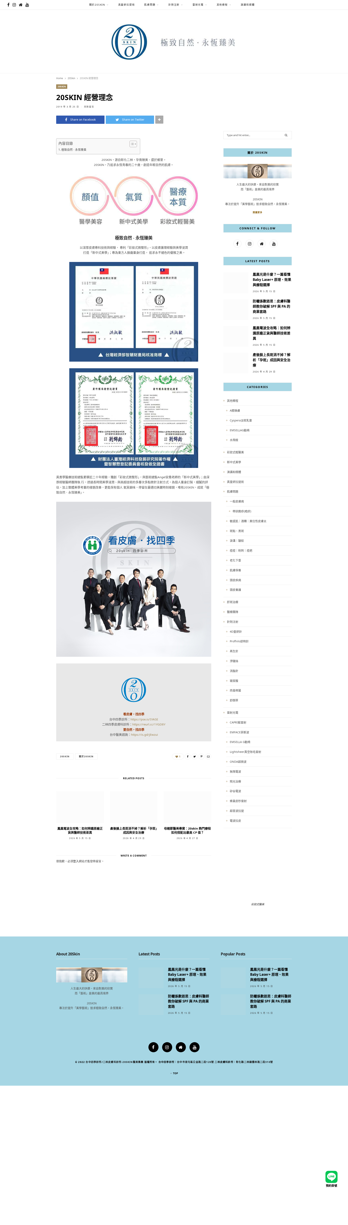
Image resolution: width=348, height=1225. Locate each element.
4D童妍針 (236, 631)
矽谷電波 (235, 791)
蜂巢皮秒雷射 (238, 801)
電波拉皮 (235, 821)
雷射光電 (198, 4)
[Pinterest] (36, 174)
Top (175, 1073)
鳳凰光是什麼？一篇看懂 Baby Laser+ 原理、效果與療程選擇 (272, 279)
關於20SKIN (86, 756)
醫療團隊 (232, 612)
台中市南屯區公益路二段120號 (195, 1062)
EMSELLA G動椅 (240, 742)
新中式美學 (234, 462)
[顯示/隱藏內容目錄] (131, 144)
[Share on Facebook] (36, 153)
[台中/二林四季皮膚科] (174, 42)
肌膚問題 (149, 4)
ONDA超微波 (238, 762)
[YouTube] (195, 1047)
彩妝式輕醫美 (235, 452)
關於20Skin (97, 4)
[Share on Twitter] (36, 164)
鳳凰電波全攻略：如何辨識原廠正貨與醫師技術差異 (80, 830)
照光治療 (235, 781)
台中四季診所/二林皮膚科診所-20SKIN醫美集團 (114, 1062)
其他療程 (222, 4)
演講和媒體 (248, 4)
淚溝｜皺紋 (237, 540)
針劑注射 (173, 4)
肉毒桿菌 (235, 690)
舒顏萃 (234, 700)
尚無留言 (89, 106)
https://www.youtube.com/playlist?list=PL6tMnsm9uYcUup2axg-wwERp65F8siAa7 (257, 840)
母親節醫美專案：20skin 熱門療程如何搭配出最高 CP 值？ (187, 830)
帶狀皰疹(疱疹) (242, 511)
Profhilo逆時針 (239, 641)
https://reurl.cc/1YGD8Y (148, 724)
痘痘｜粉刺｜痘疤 (241, 550)
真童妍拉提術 (126, 4)
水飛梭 (234, 440)
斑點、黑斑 (237, 531)
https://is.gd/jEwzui (144, 735)
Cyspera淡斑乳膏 (241, 420)
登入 (76, 861)
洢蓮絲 (234, 661)
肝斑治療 (232, 602)
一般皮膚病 (237, 501)
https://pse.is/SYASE (144, 719)
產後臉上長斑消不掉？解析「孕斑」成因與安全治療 (133, 830)
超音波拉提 (237, 811)
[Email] (36, 184)
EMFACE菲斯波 (239, 732)
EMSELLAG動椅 (240, 430)
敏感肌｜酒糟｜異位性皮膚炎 (248, 521)
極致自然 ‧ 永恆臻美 (73, 149)
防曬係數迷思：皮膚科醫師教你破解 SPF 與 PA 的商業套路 (271, 306)
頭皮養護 (235, 590)
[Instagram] (167, 1047)
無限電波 (235, 771)
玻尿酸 (234, 681)
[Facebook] (153, 1047)
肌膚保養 (235, 570)
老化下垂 (235, 560)
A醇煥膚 (235, 410)
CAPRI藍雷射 (238, 722)
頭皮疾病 (235, 580)
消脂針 (234, 671)
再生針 (234, 651)
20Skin (62, 86)
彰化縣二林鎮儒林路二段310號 (254, 1062)
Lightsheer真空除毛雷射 (245, 752)
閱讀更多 (257, 212)
